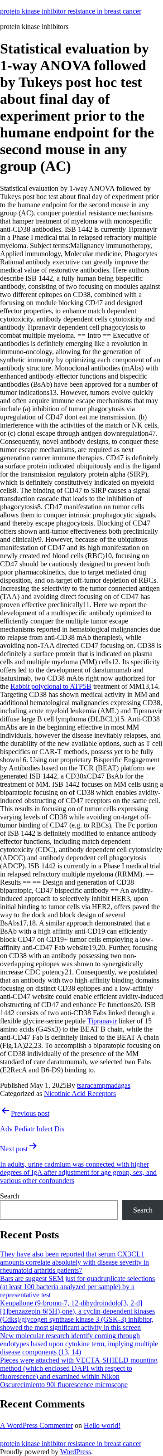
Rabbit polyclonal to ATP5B (50, 686)
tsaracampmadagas (103, 1085)
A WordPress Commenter (36, 1425)
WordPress (75, 1452)
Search (9, 1196)
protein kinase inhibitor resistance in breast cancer (70, 11)
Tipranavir (102, 1021)
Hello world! (102, 1425)
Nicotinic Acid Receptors (80, 1093)
